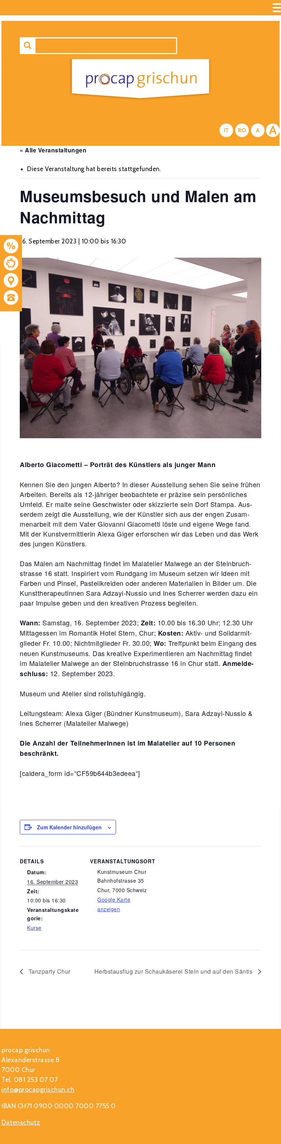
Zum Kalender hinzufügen (69, 827)
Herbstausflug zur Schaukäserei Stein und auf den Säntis (174, 971)
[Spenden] (11, 264)
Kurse (34, 927)
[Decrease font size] (258, 130)
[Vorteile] (11, 247)
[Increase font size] (273, 130)
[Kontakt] (11, 281)
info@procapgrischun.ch (37, 1090)
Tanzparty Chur (49, 971)
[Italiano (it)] (226, 130)
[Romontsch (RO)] (242, 130)
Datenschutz (20, 1122)
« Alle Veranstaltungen (53, 150)
